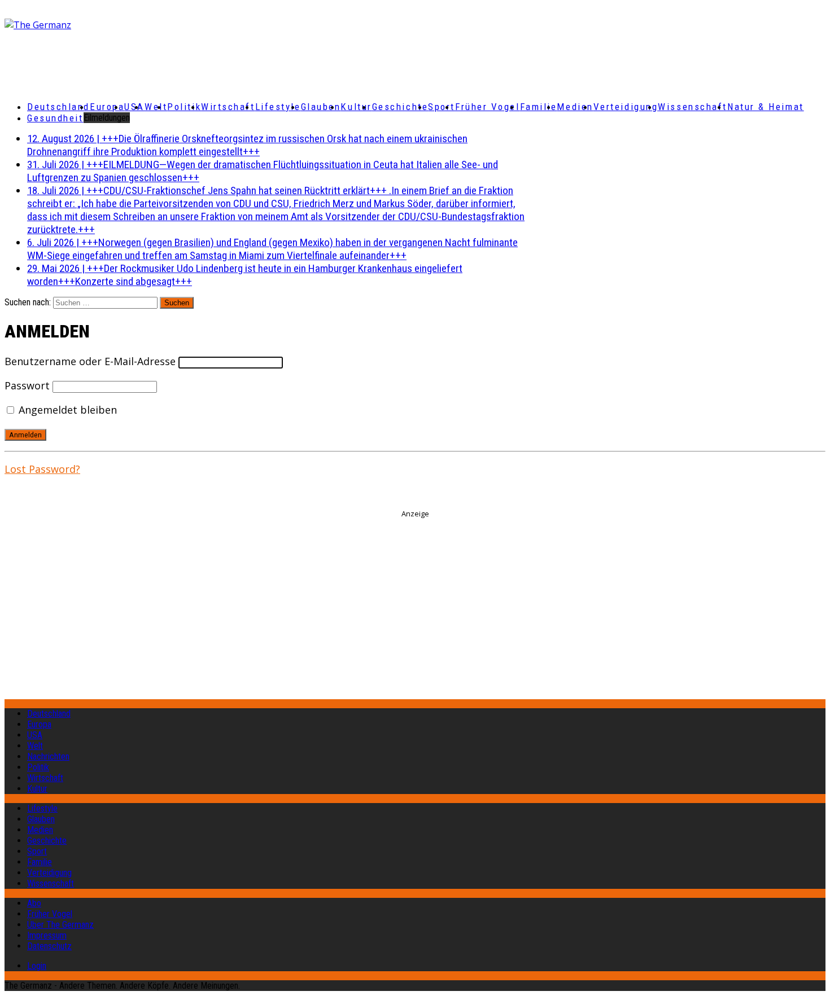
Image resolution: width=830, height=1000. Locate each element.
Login (36, 965)
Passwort (27, 385)
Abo (34, 903)
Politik (184, 106)
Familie (538, 106)
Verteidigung (625, 106)
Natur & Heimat (765, 106)
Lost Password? (42, 469)
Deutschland (58, 106)
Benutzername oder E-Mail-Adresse (90, 361)
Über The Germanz (60, 924)
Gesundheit (55, 118)
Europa (107, 106)
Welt (156, 106)
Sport (441, 106)
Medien (575, 106)
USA (34, 735)
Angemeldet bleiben (66, 409)
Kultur (356, 106)
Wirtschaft (228, 106)
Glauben (321, 106)
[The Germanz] (140, 25)
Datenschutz (49, 946)
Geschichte (400, 106)
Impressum (47, 935)
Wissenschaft (692, 106)
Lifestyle (278, 106)
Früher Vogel (487, 106)
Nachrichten (48, 756)
